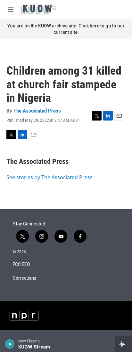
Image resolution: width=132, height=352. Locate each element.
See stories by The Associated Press (49, 177)
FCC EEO (21, 264)
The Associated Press (37, 110)
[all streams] (123, 344)
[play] (10, 344)
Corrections (24, 278)
